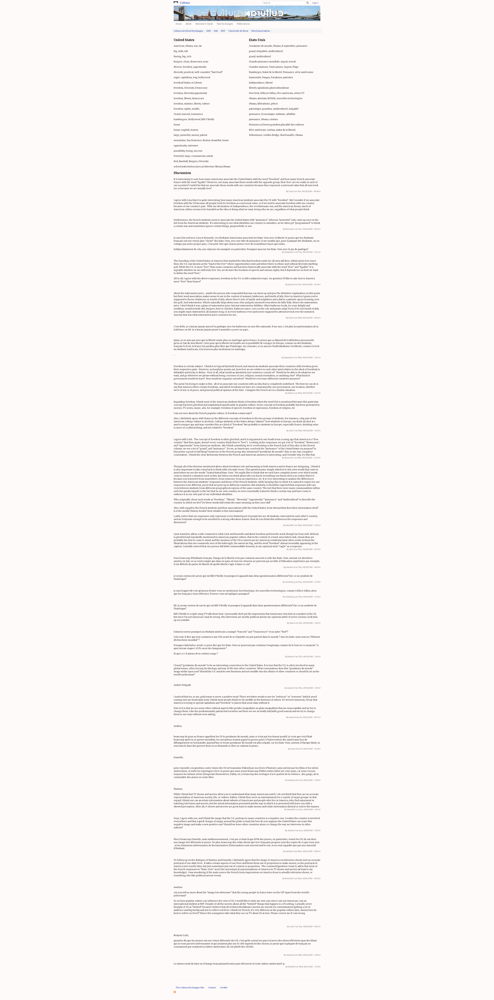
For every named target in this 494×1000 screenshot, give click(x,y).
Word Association (260, 31)
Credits (223, 987)
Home (179, 24)
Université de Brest (238, 31)
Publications (243, 24)
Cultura (185, 2)
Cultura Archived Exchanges (188, 31)
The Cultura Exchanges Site (190, 987)
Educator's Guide (204, 24)
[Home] (176, 2)
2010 (208, 31)
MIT (223, 31)
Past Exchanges (225, 24)
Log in (315, 3)
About (189, 24)
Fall (216, 31)
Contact (212, 987)
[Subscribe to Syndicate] (175, 991)
